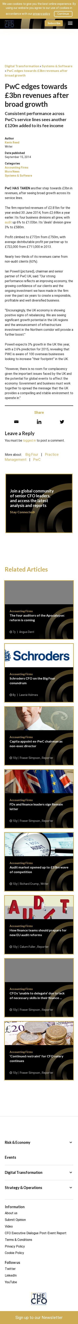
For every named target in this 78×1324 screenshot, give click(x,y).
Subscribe (54, 23)
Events (10, 1157)
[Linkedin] (39, 421)
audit (8, 222)
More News (12, 171)
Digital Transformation (39, 1172)
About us (11, 1213)
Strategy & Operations (39, 1187)
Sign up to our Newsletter (39, 1317)
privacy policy (41, 13)
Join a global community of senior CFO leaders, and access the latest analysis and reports (39, 505)
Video (9, 1226)
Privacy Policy (15, 1246)
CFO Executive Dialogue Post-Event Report (35, 1233)
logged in (29, 440)
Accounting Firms (16, 167)
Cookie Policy (14, 1253)
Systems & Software (18, 175)
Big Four (31, 454)
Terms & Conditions (18, 1240)
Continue (63, 13)
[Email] (16, 421)
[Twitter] (61, 421)
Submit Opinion (15, 1220)
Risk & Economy (39, 1142)
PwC (37, 459)
